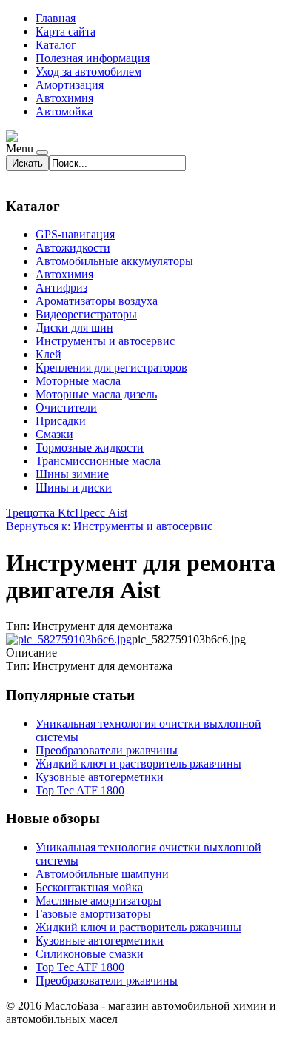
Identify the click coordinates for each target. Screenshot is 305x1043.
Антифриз (61, 287)
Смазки (54, 434)
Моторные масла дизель (96, 394)
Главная (56, 18)
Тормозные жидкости (90, 447)
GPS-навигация (75, 234)
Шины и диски (74, 487)
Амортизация (70, 84)
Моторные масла (78, 381)
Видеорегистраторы (86, 314)
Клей (48, 354)
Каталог (56, 44)
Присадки (61, 421)
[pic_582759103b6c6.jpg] (69, 639)
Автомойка (64, 111)
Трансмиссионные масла (98, 461)
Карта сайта (65, 31)
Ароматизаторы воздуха (97, 301)
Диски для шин (74, 327)
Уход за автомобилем (88, 71)
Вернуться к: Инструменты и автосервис (109, 526)
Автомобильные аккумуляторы (114, 261)
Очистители (66, 407)
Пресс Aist (101, 512)
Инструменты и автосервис (105, 341)
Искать (27, 163)
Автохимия (64, 98)
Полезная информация (93, 58)
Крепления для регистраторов (111, 367)
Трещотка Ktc (40, 512)
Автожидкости (73, 247)
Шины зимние (72, 474)
